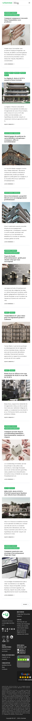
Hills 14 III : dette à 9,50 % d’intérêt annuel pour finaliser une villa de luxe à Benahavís (15, 493)
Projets (17, 72)
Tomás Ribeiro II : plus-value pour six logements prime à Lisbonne (14, 317)
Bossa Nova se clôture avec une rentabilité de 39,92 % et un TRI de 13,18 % (15, 375)
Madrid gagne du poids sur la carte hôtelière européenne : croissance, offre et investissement (14, 139)
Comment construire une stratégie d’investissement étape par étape (14, 553)
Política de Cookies (22, 626)
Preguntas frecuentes (23, 614)
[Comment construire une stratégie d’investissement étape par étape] (16, 567)
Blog (3, 667)
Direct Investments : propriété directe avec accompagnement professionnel (15, 198)
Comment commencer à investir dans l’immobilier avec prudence (16, 20)
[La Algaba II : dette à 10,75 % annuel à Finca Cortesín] (16, 93)
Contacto (4, 669)
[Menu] (29, 2)
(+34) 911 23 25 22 (7, 621)
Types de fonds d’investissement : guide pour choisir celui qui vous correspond (15, 258)
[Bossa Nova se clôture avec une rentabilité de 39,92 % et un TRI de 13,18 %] (16, 390)
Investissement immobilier (12, 133)
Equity (7, 312)
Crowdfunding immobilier (12, 15)
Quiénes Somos (6, 665)
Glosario (19, 616)
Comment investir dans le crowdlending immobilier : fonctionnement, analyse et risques (14, 434)
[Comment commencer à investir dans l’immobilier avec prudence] (16, 34)
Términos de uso (22, 622)
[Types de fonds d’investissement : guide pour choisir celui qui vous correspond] (16, 274)
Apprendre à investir (10, 12)
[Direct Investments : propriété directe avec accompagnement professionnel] (16, 212)
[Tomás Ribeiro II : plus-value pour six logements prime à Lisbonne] (16, 332)
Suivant (25, 604)
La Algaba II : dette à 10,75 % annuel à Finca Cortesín (14, 79)
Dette (6, 72)
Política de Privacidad (23, 624)
